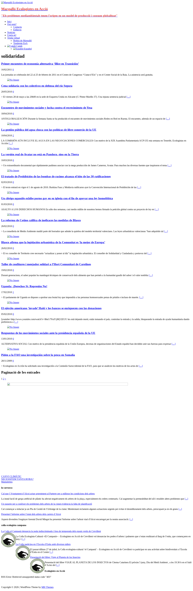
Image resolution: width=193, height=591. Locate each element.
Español (27, 48)
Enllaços (17, 29)
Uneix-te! (11, 35)
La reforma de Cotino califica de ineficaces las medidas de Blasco (41, 220)
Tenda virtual (13, 38)
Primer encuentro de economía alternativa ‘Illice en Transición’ (40, 63)
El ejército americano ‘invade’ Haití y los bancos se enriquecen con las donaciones (51, 308)
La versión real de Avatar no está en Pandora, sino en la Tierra (40, 154)
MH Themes (47, 587)
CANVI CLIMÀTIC (11, 476)
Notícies (11, 32)
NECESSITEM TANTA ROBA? (17, 479)
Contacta (17, 27)
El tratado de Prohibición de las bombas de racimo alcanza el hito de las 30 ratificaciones (56, 176)
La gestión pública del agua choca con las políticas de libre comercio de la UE (48, 129)
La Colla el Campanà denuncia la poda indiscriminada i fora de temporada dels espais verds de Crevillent (51, 531)
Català (19, 46)
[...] (186, 498)
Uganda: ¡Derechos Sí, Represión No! (24, 286)
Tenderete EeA (20, 43)
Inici (9, 21)
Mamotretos (7, 482)
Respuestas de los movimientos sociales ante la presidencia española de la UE (48, 333)
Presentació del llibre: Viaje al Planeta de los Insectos (55, 557)
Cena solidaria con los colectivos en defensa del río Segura (36, 85)
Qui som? (11, 24)
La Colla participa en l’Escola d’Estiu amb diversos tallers (43, 544)
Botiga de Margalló (22, 40)
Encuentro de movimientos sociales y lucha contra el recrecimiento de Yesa (46, 107)
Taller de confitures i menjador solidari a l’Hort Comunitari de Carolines (46, 264)
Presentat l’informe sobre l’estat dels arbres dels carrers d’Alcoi (31, 514)
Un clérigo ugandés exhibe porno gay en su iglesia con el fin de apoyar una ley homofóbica (57, 198)
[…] (128, 97)
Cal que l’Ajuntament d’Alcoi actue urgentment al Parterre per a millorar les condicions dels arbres (48, 493)
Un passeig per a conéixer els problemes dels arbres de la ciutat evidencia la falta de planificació (46, 504)
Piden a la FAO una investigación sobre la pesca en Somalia (38, 354)
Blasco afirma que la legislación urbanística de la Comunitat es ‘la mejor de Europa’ (53, 242)
